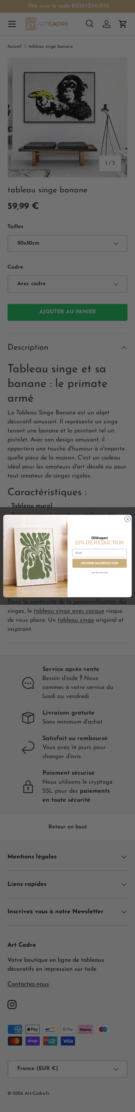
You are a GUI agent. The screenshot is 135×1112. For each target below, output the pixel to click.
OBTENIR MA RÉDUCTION (99, 563)
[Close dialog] (127, 519)
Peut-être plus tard (100, 572)
